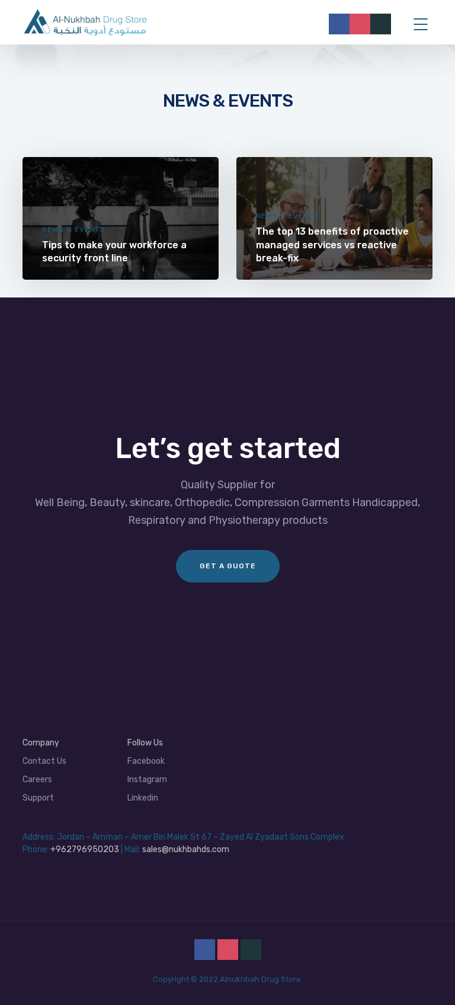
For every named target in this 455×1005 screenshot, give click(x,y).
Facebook (146, 761)
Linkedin (142, 798)
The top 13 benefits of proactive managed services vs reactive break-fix (332, 244)
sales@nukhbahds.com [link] (185, 849)
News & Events (73, 229)
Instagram (147, 779)
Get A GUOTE (228, 566)
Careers (37, 779)
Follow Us (145, 743)
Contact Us (44, 761)
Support (38, 798)
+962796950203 (84, 849)
